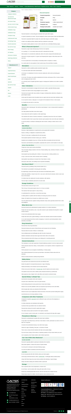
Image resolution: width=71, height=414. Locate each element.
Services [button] (16, 6)
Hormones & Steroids (12, 55)
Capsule (9, 87)
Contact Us (58, 6)
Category (13, 11)
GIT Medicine (10, 52)
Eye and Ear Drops (12, 46)
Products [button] (21, 6)
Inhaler (9, 79)
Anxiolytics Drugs (11, 35)
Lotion (9, 96)
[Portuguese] (52, 1)
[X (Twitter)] (61, 411)
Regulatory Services (45, 6)
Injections (10, 82)
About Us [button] (12, 6)
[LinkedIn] (63, 411)
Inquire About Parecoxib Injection (48, 30)
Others (9, 60)
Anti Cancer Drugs (11, 21)
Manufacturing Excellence (33, 386)
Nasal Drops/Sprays (12, 76)
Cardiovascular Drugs (12, 38)
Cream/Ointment (11, 73)
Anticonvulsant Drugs (12, 27)
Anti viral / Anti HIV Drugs (13, 24)
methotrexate (41, 356)
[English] (48, 1)
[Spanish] (50, 1)
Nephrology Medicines (12, 58)
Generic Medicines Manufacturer (33, 391)
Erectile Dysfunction (12, 43)
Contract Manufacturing (29, 6)
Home (8, 6)
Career (54, 6)
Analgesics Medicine (29, 9)
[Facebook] (59, 411)
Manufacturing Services (33, 383)
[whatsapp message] (70, 201)
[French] (53, 1)
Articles (51, 6)
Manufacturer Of (13, 65)
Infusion (9, 93)
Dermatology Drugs (12, 41)
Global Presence (37, 6)
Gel (8, 90)
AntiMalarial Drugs (11, 32)
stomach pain (39, 269)
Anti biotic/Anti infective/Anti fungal (12, 17)
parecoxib (34, 299)
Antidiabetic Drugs (11, 29)
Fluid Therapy (11, 49)
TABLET (9, 67)
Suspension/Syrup (11, 70)
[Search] (43, 2)
